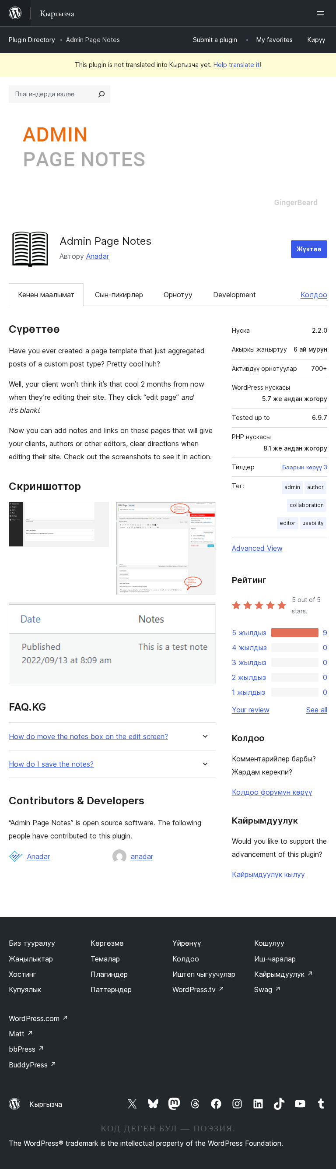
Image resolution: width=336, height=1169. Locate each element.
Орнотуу (178, 294)
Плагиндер (109, 974)
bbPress (26, 1049)
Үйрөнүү (186, 943)
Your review (251, 709)
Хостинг (22, 974)
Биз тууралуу (32, 943)
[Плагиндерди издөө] (101, 94)
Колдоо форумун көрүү (272, 792)
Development (234, 294)
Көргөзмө (107, 943)
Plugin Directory (32, 39)
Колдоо (314, 294)
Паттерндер (111, 989)
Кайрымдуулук (283, 974)
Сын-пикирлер (119, 294)
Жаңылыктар (31, 958)
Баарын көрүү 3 (304, 467)
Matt (21, 1033)
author (315, 487)
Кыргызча (45, 1104)
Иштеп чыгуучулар (203, 974)
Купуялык (25, 989)
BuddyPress (32, 1064)
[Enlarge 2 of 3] (204, 513)
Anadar (97, 256)
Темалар (105, 958)
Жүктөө (309, 249)
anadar (142, 856)
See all (316, 709)
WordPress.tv (198, 989)
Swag (267, 989)
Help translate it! (237, 64)
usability (313, 523)
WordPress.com (38, 1018)
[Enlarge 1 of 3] (97, 513)
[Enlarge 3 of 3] (204, 613)
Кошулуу (269, 943)
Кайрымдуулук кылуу (268, 874)
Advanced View (257, 548)
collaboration (307, 505)
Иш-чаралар (275, 958)
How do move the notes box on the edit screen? (88, 736)
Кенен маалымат (46, 294)
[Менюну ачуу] (322, 13)
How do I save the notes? (51, 764)
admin (292, 487)
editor (287, 523)
